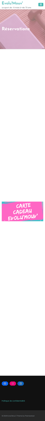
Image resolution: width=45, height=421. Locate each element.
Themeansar (30, 416)
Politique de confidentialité (13, 401)
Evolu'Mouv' (12, 3)
